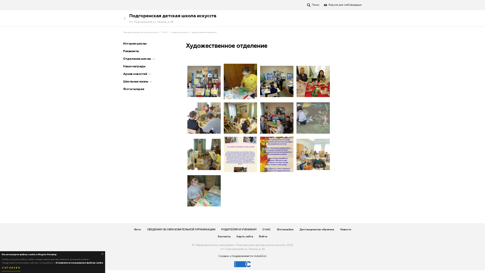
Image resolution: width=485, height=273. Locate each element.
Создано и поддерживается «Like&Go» (242, 256)
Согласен (11, 268)
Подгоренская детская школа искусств (172, 16)
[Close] (102, 254)
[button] (154, 59)
